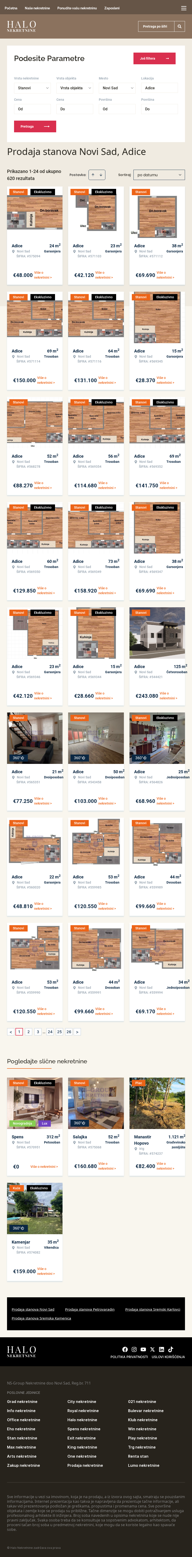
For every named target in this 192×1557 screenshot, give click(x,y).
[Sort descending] (100, 175)
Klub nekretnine (143, 1419)
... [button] (44, 1031)
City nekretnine (81, 1401)
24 (50, 1031)
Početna (11, 8)
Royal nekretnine (83, 1410)
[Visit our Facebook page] (125, 1349)
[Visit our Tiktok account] (171, 1349)
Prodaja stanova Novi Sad (33, 1309)
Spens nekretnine (83, 1429)
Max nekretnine (21, 1447)
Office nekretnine (23, 1419)
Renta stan (138, 1456)
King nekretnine (82, 1447)
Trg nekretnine (142, 1447)
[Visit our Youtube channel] (143, 1349)
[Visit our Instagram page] (134, 1349)
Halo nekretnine (82, 1419)
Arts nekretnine (22, 1456)
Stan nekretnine (22, 1438)
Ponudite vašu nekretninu (77, 8)
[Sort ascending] (92, 175)
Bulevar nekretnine (146, 1410)
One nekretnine (81, 1456)
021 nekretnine (142, 1401)
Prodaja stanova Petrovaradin (89, 1309)
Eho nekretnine (21, 1429)
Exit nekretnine (81, 1438)
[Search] (179, 26)
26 (68, 1031)
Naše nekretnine (37, 8)
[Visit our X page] (152, 1349)
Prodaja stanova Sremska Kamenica (41, 1318)
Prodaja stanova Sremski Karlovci (152, 1309)
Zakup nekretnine (23, 1465)
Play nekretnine (142, 1438)
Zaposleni (112, 8)
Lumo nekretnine (143, 1465)
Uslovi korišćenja (168, 1357)
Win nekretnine (142, 1429)
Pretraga (27, 126)
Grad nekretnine (22, 1401)
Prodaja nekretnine (85, 1465)
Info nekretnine (21, 1410)
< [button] (10, 1031)
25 (59, 1031)
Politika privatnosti (129, 1357)
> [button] (77, 1031)
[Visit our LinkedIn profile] (161, 1349)
